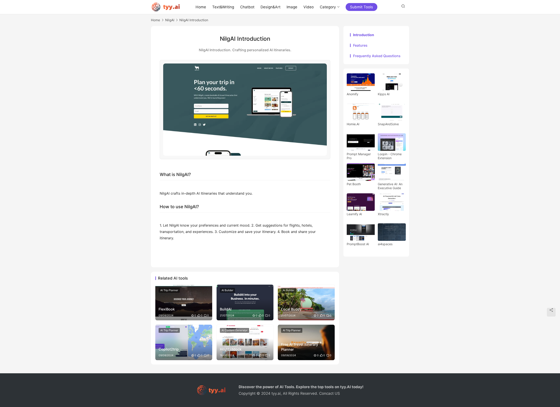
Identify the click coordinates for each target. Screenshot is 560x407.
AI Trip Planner (169, 290)
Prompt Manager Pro (359, 156)
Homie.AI (353, 124)
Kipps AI (384, 94)
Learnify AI (354, 214)
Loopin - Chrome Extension (390, 156)
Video (308, 7)
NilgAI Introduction (193, 20)
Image (292, 7)
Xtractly (383, 214)
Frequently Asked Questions (377, 56)
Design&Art (270, 7)
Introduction (363, 35)
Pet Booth (354, 184)
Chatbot (247, 7)
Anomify (352, 94)
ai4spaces (385, 244)
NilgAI (169, 20)
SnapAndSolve (388, 124)
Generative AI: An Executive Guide (390, 186)
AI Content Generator (234, 330)
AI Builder (227, 290)
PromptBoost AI (358, 244)
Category (328, 7)
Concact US (329, 393)
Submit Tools (361, 7)
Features (360, 45)
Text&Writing (223, 7)
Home (201, 7)
